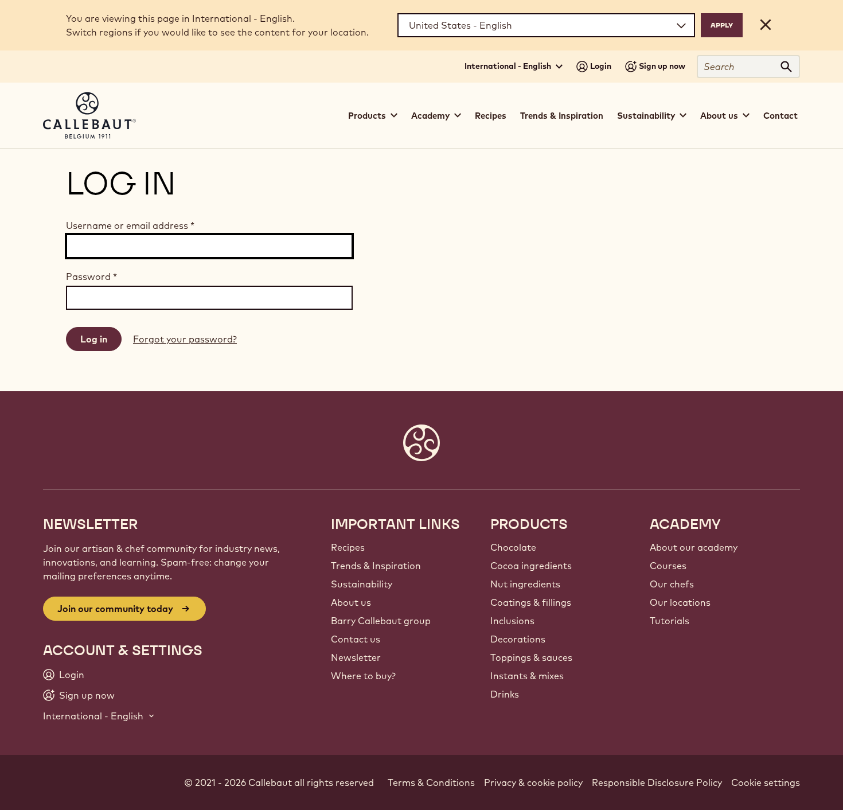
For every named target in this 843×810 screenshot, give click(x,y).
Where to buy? (363, 676)
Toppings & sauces (531, 657)
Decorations (517, 639)
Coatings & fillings (530, 602)
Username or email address (130, 225)
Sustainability (361, 584)
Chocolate (513, 547)
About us (351, 602)
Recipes (490, 115)
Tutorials (669, 620)
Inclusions (512, 620)
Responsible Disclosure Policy (657, 782)
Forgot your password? (185, 339)
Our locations (680, 602)
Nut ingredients (525, 584)
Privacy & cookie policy (533, 782)
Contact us (355, 639)
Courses (668, 565)
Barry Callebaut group (381, 620)
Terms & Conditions (431, 782)
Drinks (504, 694)
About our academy (693, 547)
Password (91, 276)
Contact (780, 115)
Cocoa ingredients (531, 565)
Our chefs (672, 584)
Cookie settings (765, 782)
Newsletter (356, 657)
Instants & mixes (527, 676)
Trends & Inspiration (561, 115)
